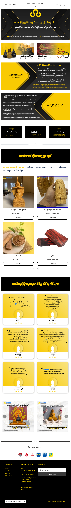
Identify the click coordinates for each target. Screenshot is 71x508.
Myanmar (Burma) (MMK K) (14, 501)
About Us (7, 471)
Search (7, 468)
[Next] (66, 416)
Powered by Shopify (61, 501)
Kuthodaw (10, 5)
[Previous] (4, 416)
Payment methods (35, 447)
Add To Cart (18, 217)
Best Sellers (8, 475)
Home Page (8, 473)
